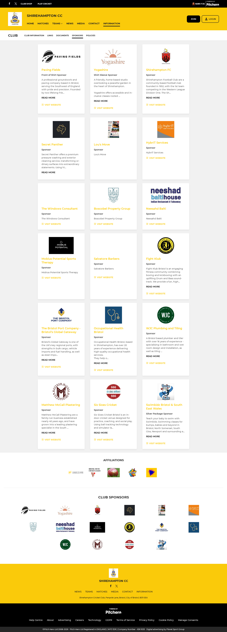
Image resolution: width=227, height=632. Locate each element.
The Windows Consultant (60, 208)
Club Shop (26, 4)
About (50, 620)
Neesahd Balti (156, 208)
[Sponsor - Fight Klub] (129, 528)
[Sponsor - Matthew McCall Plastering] (97, 545)
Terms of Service (125, 620)
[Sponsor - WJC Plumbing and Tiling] (65, 545)
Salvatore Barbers (106, 258)
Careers (79, 620)
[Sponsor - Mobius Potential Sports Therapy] (97, 528)
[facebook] (9, 4)
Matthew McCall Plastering (61, 405)
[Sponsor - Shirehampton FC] (97, 511)
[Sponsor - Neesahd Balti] (65, 528)
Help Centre (36, 620)
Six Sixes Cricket (105, 405)
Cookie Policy (166, 620)
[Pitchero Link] (213, 5)
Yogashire (101, 70)
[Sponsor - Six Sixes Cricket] (129, 545)
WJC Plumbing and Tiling (164, 328)
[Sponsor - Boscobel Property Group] (33, 528)
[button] (30, 24)
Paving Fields (51, 70)
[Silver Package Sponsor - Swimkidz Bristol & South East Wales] (161, 545)
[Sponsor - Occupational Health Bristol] (193, 528)
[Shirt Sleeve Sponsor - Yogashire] (65, 511)
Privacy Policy (146, 620)
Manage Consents (188, 620)
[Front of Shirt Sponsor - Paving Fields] (33, 511)
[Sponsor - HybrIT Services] (193, 511)
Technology (94, 620)
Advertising (64, 620)
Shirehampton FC (158, 70)
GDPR (108, 620)
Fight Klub (153, 258)
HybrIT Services (157, 142)
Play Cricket (45, 4)
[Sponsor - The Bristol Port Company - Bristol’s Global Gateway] (161, 528)
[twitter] (16, 4)
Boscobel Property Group (112, 208)
